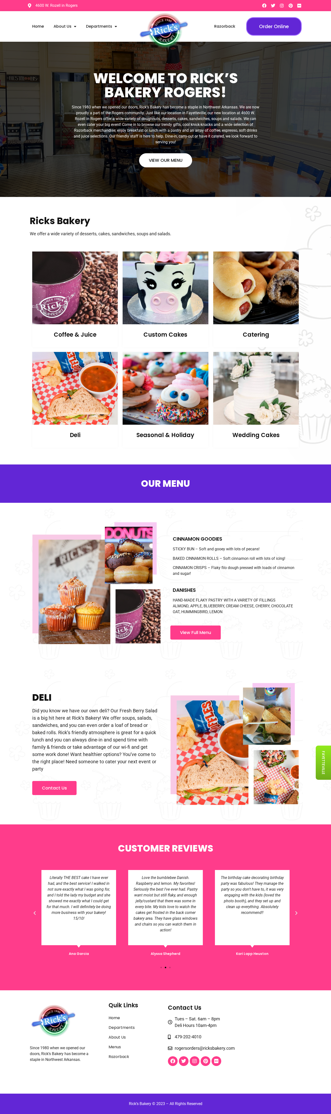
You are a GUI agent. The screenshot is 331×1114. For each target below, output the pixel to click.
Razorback (224, 26)
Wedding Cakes (256, 435)
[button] (34, 913)
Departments (99, 26)
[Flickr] (299, 5)
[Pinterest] (290, 5)
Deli (75, 435)
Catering (256, 335)
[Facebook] (264, 5)
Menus (115, 1047)
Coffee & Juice (75, 335)
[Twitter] (273, 5)
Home (38, 26)
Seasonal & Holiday (165, 435)
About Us (62, 26)
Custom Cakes (165, 335)
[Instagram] (281, 5)
